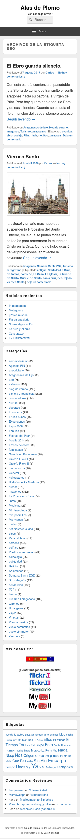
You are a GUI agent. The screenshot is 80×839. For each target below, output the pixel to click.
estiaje (18, 135)
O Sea (39, 755)
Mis (55, 750)
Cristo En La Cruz (59, 270)
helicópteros (16, 477)
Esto (33, 745)
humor (13, 487)
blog (62, 734)
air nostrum (37, 734)
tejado (68, 278)
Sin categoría (17, 580)
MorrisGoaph (17, 794)
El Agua (38, 740)
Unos (20, 766)
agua (27, 734)
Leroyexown (16, 790)
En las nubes (17, 417)
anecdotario (16, 370)
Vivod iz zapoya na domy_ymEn (30, 804)
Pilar (26, 135)
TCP (11, 589)
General (14, 473)
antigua (41, 270)
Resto (29, 761)
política (13, 547)
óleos (12, 533)
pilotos (54, 755)
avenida (67, 131)
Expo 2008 (16, 426)
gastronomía (17, 468)
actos (20, 734)
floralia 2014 (16, 440)
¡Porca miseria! (18, 315)
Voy (28, 767)
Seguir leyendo (21, 119)
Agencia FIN (17, 365)
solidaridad (16, 585)
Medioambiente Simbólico (36, 799)
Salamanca (16, 571)
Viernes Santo (23, 156)
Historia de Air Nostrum (24, 482)
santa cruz (49, 278)
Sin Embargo (53, 760)
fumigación (16, 449)
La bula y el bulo (19, 329)
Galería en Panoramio (23, 454)
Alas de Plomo (40, 7)
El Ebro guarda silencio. (34, 65)
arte (11, 379)
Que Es (18, 760)
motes (13, 524)
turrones (14, 603)
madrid (19, 750)
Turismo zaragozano (33, 131)
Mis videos (16, 519)
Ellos (48, 739)
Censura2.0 (16, 333)
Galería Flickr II (19, 463)
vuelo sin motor (19, 631)
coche (69, 734)
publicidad (15, 561)
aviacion (14, 384)
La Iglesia (51, 274)
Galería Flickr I (18, 459)
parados (14, 543)
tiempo (10, 767)
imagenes (13, 131)
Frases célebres (19, 445)
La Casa (38, 274)
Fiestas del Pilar (19, 435)
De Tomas (13, 274)
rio (40, 135)
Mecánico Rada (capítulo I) (37, 809)
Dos (30, 740)
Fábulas (14, 431)
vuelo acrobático (19, 627)
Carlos (50, 72)
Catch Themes (51, 832)
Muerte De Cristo (31, 278)
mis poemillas (18, 515)
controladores (17, 398)
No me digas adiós (21, 324)
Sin (37, 760)
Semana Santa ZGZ (49, 266)
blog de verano (58, 127)
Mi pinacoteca (18, 510)
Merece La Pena (41, 750)
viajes (12, 613)
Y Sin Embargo (48, 767)
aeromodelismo (18, 361)
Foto (49, 744)
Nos (19, 755)
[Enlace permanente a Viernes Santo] (38, 217)
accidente (11, 734)
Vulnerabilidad (38, 790)
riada (34, 135)
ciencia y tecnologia (21, 393)
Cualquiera (11, 740)
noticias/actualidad (21, 529)
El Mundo (59, 740)
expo (40, 745)
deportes (14, 407)
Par (47, 755)
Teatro (13, 594)
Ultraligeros (16, 608)
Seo (45, 135)
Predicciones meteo (21, 552)
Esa (27, 745)
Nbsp (10, 755)
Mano (27, 750)
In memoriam (17, 305)
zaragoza (55, 135)
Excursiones (17, 421)
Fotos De (26, 274)
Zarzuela (14, 636)
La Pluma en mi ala (21, 496)
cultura (13, 403)
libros (12, 501)
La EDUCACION (19, 338)
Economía (15, 412)
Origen (29, 755)
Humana (65, 745)
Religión (14, 566)
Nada (63, 750)
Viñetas (14, 617)
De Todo (22, 740)
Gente (57, 745)
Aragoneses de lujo (35, 127)
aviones (54, 734)
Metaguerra (16, 310)
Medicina (14, 505)
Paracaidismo (17, 538)
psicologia (15, 557)
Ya (35, 765)
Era (21, 744)
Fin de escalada (19, 319)
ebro (9, 135)
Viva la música (18, 622)
